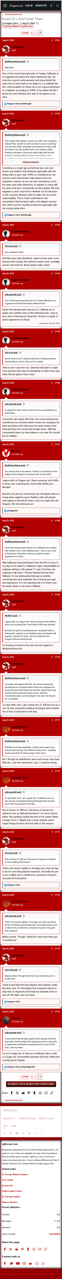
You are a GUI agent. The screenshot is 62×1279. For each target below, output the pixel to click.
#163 (57, 225)
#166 (57, 383)
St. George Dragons (11, 1197)
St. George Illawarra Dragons (15, 1174)
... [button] (36, 32)
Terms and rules (27, 1118)
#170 (57, 657)
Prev (25, 32)
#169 (57, 594)
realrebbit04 (54, 1234)
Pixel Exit (15, 1276)
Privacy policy (46, 1118)
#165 (57, 331)
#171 (57, 720)
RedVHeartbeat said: (15, 61)
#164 (57, 273)
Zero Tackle (7, 1180)
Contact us (9, 1118)
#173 (57, 832)
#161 (57, 40)
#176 (57, 1011)
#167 (57, 444)
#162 (57, 114)
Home (14, 1126)
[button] (5, 6)
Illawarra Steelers (10, 1202)
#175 (57, 949)
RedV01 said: (11, 615)
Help (5, 1126)
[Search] (58, 6)
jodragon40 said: (13, 294)
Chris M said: (11, 246)
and (19, 104)
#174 (57, 895)
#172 (57, 771)
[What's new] (51, 6)
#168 (57, 520)
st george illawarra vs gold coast (17, 26)
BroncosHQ (7, 1186)
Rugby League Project (12, 1191)
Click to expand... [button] (31, 162)
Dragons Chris (11, 23)
